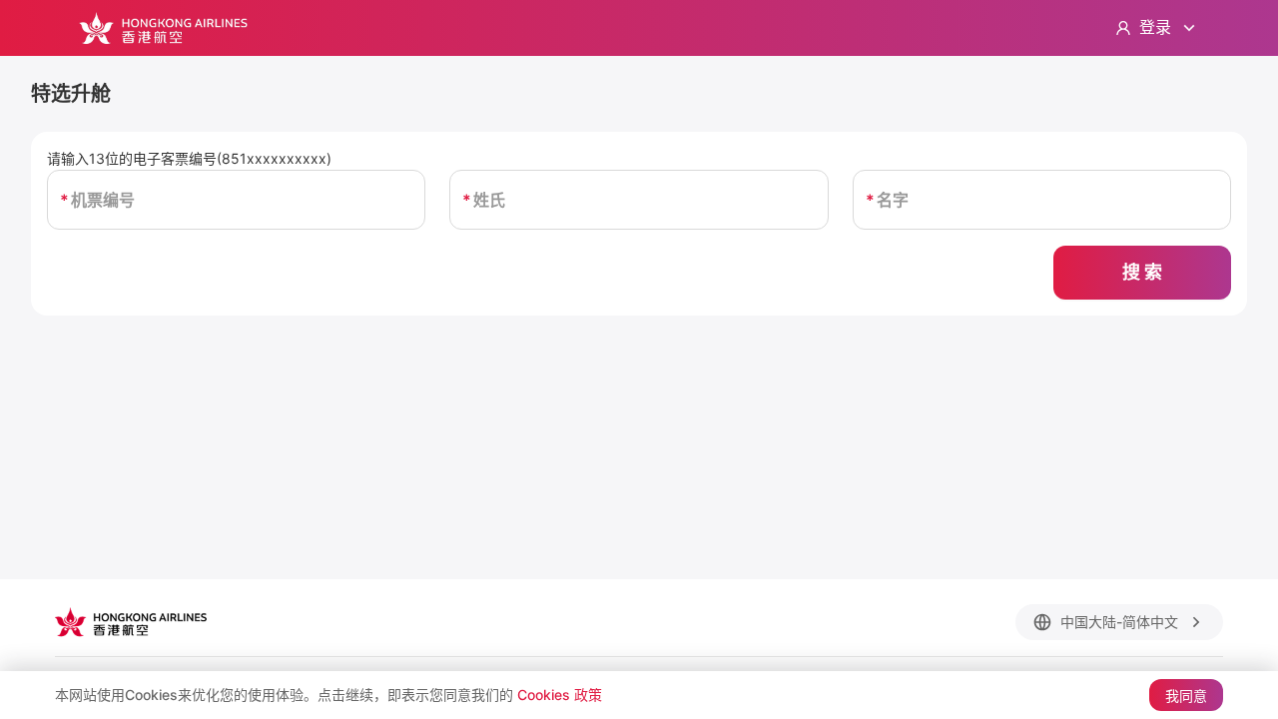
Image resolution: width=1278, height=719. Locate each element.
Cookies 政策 (559, 694)
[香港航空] (163, 28)
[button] (1119, 622)
